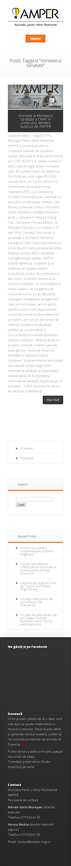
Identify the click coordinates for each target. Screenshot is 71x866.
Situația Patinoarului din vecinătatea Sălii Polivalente (36, 602)
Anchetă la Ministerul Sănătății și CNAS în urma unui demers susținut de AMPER (36, 121)
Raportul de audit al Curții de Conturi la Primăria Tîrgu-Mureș (37, 586)
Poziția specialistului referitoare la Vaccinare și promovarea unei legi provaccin (38, 568)
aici (24, 744)
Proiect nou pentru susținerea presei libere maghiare (36, 551)
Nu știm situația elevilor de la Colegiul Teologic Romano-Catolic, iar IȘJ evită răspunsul (38, 619)
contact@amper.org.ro (33, 842)
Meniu (35, 38)
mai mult (53, 400)
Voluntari (26, 448)
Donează (26, 458)
